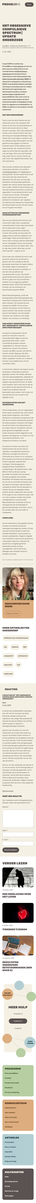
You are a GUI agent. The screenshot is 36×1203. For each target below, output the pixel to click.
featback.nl (18, 1021)
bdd (24, 647)
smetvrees (25, 172)
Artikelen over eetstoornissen (16, 638)
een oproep (18, 66)
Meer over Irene (12, 613)
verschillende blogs (9, 172)
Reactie (5, 807)
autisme (5, 74)
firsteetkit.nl (18, 1014)
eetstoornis (23, 656)
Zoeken (18, 13)
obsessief (8, 665)
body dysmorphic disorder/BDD (15, 79)
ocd (18, 665)
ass (5, 647)
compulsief (8, 656)
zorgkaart (18, 1028)
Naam (5, 830)
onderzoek (8, 674)
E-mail (5, 840)
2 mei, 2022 (6, 705)
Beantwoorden (8, 791)
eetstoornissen (21, 71)
